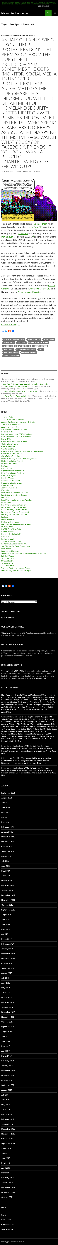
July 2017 (5, 1036)
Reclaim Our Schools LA (11, 534)
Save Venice (6, 548)
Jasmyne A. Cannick (9, 488)
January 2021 (7, 832)
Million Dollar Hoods (10, 522)
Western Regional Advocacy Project (16, 570)
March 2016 (6, 1114)
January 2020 (7, 890)
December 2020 (8, 837)
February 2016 (7, 1119)
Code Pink (23, 233)
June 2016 (5, 1100)
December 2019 (8, 895)
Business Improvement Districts (15, 35)
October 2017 (7, 1022)
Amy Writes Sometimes (11, 424)
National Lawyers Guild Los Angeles (16, 524)
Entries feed (6, 1219)
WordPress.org (7, 1229)
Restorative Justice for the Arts (14, 544)
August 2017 (6, 1031)
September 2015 (8, 1143)
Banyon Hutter (34, 339)
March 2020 (6, 880)
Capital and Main (8, 449)
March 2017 (6, 1056)
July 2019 (5, 919)
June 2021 (5, 807)
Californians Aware (9, 444)
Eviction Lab (6, 468)
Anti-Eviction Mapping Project (14, 429)
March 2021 (6, 822)
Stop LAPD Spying (8, 558)
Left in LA (5, 497)
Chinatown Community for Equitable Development (22, 451)
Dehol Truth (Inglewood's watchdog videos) (19, 458)
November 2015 (8, 1134)
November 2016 (8, 1075)
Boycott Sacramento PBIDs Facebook (17, 434)
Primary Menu (55, 13)
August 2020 (6, 856)
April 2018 (5, 992)
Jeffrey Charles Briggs (26, 349)
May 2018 (5, 988)
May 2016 (5, 1104)
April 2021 (5, 817)
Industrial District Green (11, 483)
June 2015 (5, 1158)
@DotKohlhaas (7, 617)
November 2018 (8, 958)
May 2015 (5, 1163)
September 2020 (8, 851)
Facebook (8, 346)
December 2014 (8, 1187)
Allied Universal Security (29, 292)
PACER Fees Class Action (12, 529)
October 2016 (7, 1080)
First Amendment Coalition (12, 473)
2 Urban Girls (7, 417)
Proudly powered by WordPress (12, 1242)
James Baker (8, 349)
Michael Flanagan (11, 352)
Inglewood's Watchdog (10, 480)
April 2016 (5, 1109)
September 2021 (8, 793)
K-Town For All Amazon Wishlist (16, 396)
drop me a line (40, 678)
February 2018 (7, 1002)
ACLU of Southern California (13, 419)
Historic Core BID (34, 227)
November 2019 (8, 900)
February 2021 (7, 827)
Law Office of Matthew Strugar (14, 495)
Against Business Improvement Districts (18, 422)
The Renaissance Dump (11, 541)
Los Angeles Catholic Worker (15, 386)
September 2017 (8, 1026)
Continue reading (10, 324)
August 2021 (6, 798)
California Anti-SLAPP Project (14, 441)
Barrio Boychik (7, 432)
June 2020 (5, 866)
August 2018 (6, 973)
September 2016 (8, 1085)
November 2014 (8, 1192)
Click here (5, 633)
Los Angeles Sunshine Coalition (14, 514)
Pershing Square (8, 236)
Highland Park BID (22, 346)
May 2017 (5, 1046)
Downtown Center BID (39, 288)
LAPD (33, 35)
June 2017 (5, 1041)
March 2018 (6, 997)
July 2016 (5, 1095)
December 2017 (8, 1012)
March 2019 (6, 939)
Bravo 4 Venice (7, 439)
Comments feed (8, 1224)
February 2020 (7, 885)
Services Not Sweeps (9, 551)
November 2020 (8, 841)
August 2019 (6, 914)
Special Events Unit (11, 356)
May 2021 (5, 812)
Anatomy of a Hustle (9, 427)
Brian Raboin (9, 343)
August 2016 (6, 1090)
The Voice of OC (8, 565)
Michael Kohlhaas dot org (14, 12)
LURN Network (7, 519)
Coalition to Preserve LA (11, 453)
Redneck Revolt (7, 539)
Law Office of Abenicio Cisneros (14, 492)
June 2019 (5, 924)
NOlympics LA (7, 527)
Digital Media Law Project (12, 461)
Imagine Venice (7, 478)
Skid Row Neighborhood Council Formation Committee (26, 384)
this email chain (40, 223)
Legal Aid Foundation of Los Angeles (16, 500)
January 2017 (7, 1065)
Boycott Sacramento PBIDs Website (16, 436)
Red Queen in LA (8, 536)
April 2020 (5, 876)
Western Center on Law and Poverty (16, 568)
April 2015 (5, 1168)
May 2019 (5, 929)
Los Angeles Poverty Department (15, 512)
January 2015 (7, 1182)
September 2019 (8, 910)
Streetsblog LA (7, 561)
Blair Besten (49, 339)
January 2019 (7, 949)
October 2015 (7, 1138)
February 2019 (7, 944)
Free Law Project (8, 475)
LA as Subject (6, 502)
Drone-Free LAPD (9, 463)
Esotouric (5, 466)
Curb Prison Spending (10, 456)
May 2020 (5, 871)
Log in (3, 1215)
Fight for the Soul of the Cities (13, 471)
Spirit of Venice (7, 556)
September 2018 (8, 968)
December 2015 (8, 1129)
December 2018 (8, 953)
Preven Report (7, 531)
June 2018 (5, 983)
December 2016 (8, 1070)
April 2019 (5, 934)
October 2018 (7, 963)
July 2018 (5, 978)
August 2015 (6, 1148)
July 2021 (5, 802)
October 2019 (7, 905)
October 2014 (7, 1197)
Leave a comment (32, 172)
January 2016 (7, 1124)
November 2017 (8, 1017)
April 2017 (5, 1051)
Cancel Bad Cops (8, 446)
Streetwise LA (7, 563)
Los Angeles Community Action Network (20, 391)
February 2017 (7, 1061)
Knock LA (5, 490)
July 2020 (5, 861)
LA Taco (4, 517)
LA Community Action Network (14, 509)
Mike (19, 172)
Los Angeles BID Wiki (14, 671)
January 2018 (7, 1007)
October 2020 (7, 846)
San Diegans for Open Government (15, 546)
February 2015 (7, 1177)
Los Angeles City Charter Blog (13, 507)
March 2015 (6, 1173)
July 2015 (5, 1153)
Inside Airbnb (7, 485)
